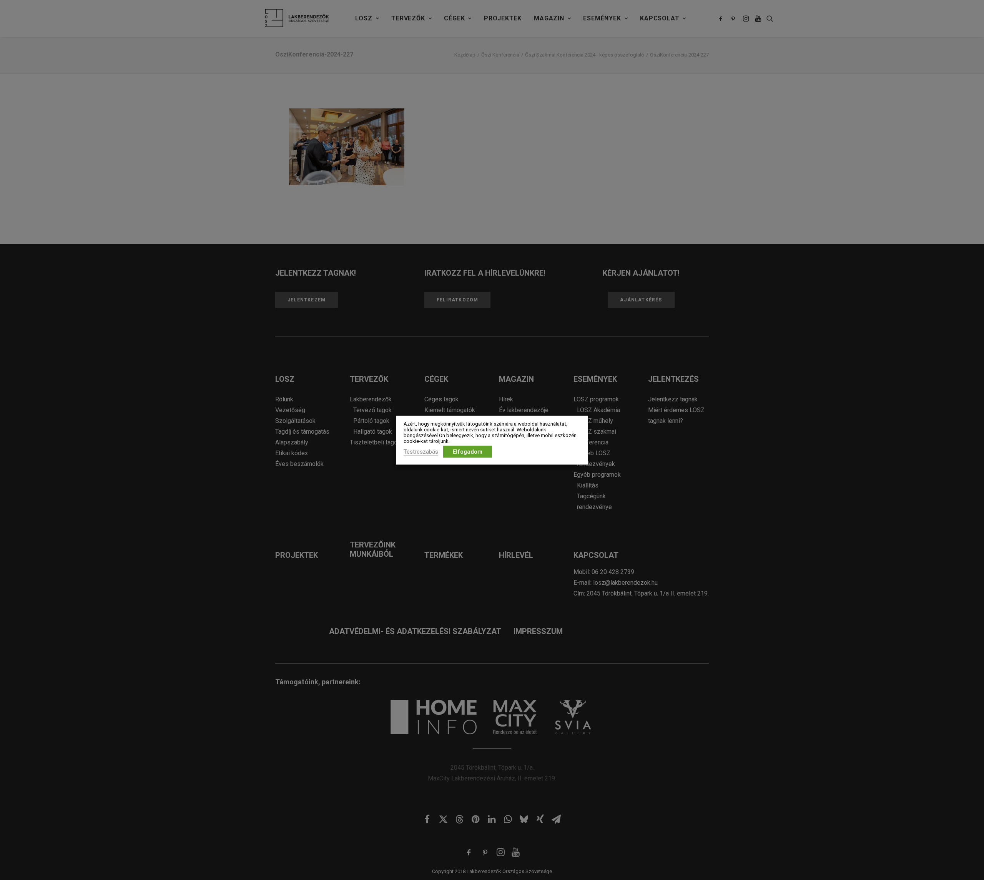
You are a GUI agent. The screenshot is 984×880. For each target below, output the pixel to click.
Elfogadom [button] (467, 451)
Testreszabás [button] (421, 451)
